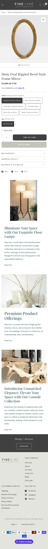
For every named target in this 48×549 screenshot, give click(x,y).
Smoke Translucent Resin (29, 112)
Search (27, 466)
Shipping (5, 491)
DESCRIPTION (8, 153)
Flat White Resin (33, 106)
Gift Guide (29, 480)
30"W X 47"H (7, 124)
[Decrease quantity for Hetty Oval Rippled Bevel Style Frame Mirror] (3, 137)
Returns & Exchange (9, 494)
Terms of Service (8, 498)
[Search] (40, 5)
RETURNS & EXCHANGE (12, 165)
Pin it (26, 171)
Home (3, 12)
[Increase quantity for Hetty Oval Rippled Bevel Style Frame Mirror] (10, 137)
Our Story (28, 470)
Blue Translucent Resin (33, 100)
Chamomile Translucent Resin (13, 106)
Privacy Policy (7, 501)
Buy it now (24, 144)
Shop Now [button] (8, 265)
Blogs (27, 477)
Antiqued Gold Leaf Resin (12, 100)
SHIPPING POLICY (10, 159)
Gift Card (28, 463)
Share (6, 171)
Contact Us (29, 473)
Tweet (16, 171)
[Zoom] (43, 19)
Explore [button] (24, 446)
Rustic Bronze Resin (10, 112)
